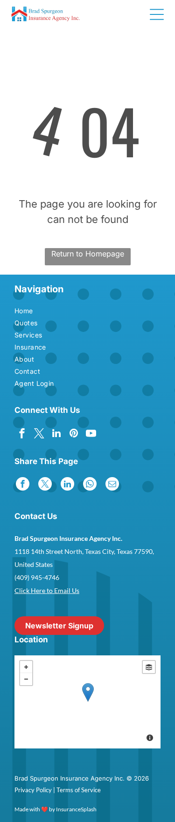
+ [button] (26, 667)
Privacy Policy (33, 790)
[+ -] (87, 701)
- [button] (26, 679)
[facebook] (21, 434)
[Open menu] (157, 14)
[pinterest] (73, 434)
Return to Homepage (87, 253)
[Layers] (149, 667)
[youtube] (91, 434)
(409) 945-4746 (36, 577)
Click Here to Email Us (46, 590)
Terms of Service (78, 790)
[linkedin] (56, 434)
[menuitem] (40, 312)
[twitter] (39, 434)
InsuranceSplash (76, 809)
